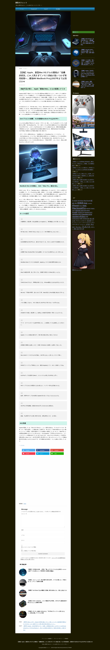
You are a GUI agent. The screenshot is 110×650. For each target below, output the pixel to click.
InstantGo (90, 203)
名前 (22, 530)
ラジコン (79, 227)
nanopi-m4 (79, 210)
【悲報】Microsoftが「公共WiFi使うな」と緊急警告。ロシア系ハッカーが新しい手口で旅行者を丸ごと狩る (87, 41)
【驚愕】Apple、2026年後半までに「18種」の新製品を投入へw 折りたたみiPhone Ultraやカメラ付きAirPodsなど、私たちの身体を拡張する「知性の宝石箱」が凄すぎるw (44, 628)
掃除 (75, 229)
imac (85, 203)
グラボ (89, 221)
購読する (76, 32)
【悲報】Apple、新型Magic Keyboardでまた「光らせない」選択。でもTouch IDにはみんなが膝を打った (87, 84)
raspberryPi (81, 212)
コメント (24, 513)
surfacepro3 (75, 218)
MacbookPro (79, 208)
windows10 (85, 218)
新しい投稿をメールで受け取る (28, 550)
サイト (22, 540)
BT (91, 201)
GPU (76, 203)
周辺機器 (58, 9)
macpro (88, 208)
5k (73, 200)
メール (22, 535)
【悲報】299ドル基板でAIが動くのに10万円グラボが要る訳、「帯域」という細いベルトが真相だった (83, 181)
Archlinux (81, 200)
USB (81, 218)
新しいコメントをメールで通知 (28, 547)
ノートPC (83, 222)
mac (85, 205)
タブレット (76, 222)
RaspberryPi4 (87, 214)
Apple (75, 200)
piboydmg (87, 210)
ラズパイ (86, 226)
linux (80, 205)
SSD (87, 216)
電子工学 (81, 229)
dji (73, 203)
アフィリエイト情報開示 (47, 638)
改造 (78, 229)
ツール (79, 222)
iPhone (75, 205)
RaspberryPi (34, 9)
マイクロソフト (83, 224)
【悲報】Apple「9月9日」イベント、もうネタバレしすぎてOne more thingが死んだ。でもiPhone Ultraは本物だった (88, 73)
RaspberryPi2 (88, 212)
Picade (74, 212)
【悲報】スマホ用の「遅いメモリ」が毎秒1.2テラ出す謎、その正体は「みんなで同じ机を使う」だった (87, 62)
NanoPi (46, 9)
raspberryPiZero (79, 216)
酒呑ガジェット (21, 3)
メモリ (88, 224)
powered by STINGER (67, 647)
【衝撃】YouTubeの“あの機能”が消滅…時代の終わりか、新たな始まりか (47, 590)
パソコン (22, 9)
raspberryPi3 (77, 214)
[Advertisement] (31, 468)
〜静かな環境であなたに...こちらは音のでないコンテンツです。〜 (55, 644)
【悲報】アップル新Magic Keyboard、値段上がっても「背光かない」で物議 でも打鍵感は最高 (83, 163)
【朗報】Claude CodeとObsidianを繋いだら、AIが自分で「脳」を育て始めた (87, 52)
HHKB (80, 203)
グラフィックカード (81, 220)
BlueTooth (87, 200)
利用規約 (66, 638)
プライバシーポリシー (58, 638)
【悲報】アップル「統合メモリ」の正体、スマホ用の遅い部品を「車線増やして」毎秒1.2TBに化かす (83, 175)
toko (25, 503)
